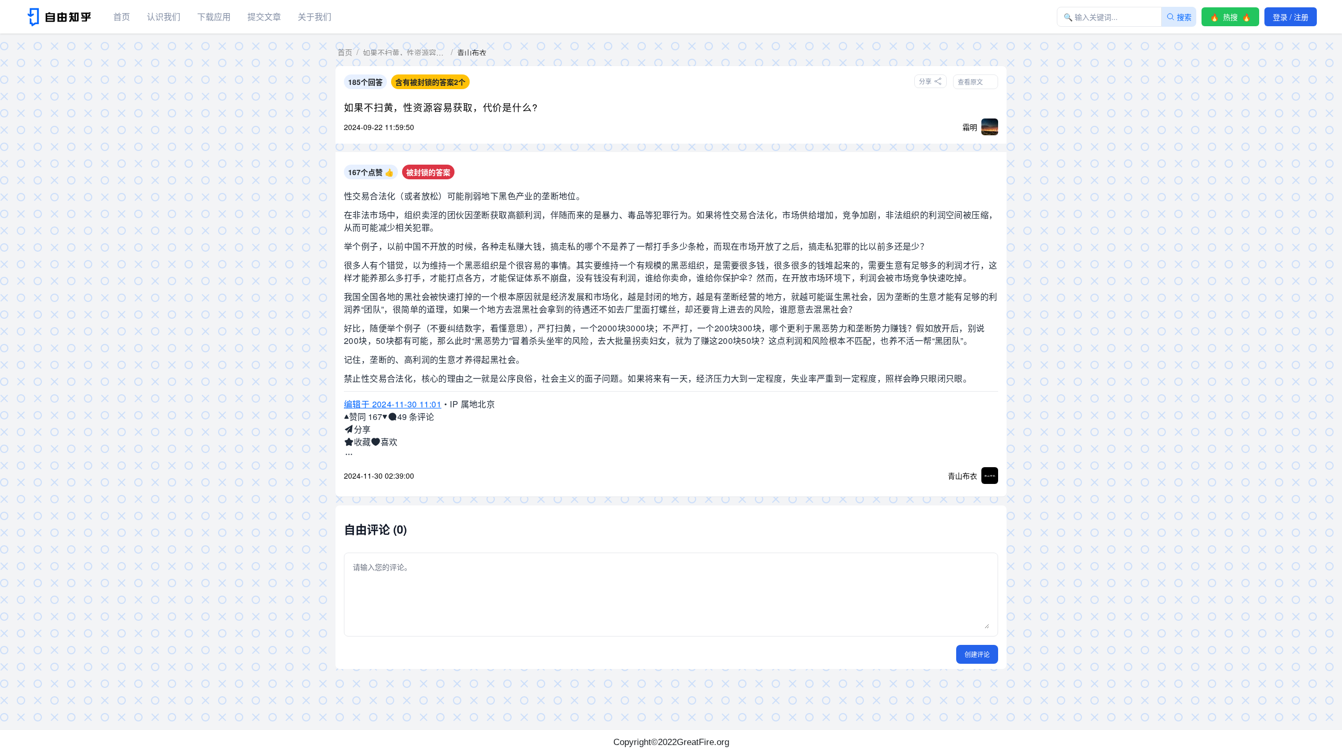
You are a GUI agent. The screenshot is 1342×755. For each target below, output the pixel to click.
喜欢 (389, 442)
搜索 (1184, 17)
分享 (362, 429)
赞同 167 (365, 417)
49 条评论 (415, 417)
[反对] (384, 417)
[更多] (349, 454)
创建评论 (977, 654)
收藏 (362, 442)
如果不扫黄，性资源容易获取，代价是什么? (441, 107)
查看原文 (970, 81)
